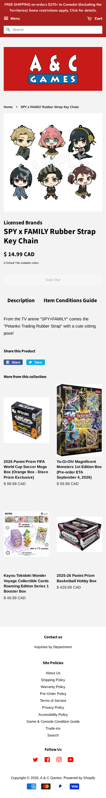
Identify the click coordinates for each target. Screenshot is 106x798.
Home (8, 107)
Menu (15, 18)
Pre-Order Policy (53, 694)
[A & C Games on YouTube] (70, 761)
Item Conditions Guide (70, 300)
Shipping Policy (53, 680)
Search (53, 735)
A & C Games (51, 778)
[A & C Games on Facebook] (47, 761)
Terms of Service (53, 701)
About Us (53, 673)
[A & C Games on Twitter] (35, 761)
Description (21, 300)
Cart (98, 18)
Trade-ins (53, 728)
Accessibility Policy (53, 715)
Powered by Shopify (79, 778)
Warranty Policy (53, 687)
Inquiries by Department (53, 647)
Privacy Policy (53, 707)
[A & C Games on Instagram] (59, 761)
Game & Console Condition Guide (53, 721)
